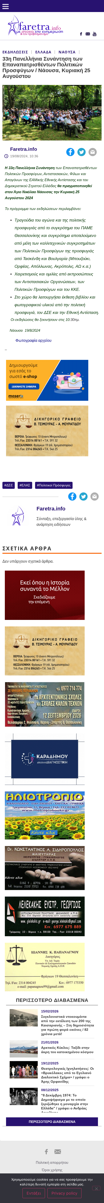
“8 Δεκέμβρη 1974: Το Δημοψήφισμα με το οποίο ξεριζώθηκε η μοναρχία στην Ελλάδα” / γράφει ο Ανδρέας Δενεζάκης (64, 1103)
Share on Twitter (81, 152)
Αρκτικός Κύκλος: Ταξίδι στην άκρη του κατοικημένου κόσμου (67, 1050)
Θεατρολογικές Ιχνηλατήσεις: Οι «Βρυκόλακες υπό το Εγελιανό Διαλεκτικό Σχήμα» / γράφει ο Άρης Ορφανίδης (67, 1075)
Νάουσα (67, 52)
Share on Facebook (70, 152)
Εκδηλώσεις (15, 52)
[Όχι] (96, 1188)
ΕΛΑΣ (26, 485)
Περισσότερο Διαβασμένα (52, 1122)
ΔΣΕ (9, 485)
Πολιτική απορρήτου (52, 1162)
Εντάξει (34, 1193)
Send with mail (93, 152)
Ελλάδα (43, 52)
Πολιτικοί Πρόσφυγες (55, 485)
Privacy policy (64, 1193)
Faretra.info (23, 149)
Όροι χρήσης (52, 1170)
